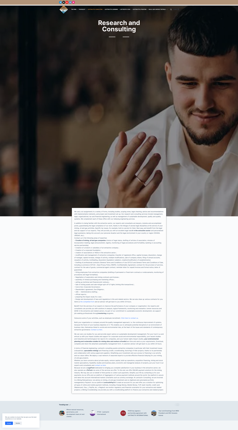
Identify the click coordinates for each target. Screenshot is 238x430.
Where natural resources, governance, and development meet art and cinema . (75, 413)
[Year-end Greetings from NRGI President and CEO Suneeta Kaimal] (154, 413)
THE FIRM (73, 9)
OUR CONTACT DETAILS (159, 9)
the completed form (87, 302)
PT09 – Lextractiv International (103, 413)
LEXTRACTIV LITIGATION (139, 9)
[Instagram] (73, 2)
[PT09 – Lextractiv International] (92, 413)
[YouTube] (67, 2)
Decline (18, 423)
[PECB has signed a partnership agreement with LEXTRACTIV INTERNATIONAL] (123, 413)
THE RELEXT (82, 9)
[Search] (171, 9)
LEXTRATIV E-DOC (125, 9)
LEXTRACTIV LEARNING (111, 9)
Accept (9, 423)
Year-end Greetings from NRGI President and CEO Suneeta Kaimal (169, 413)
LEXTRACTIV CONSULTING (95, 9)
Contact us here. (97, 330)
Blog (150, 9)
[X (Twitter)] (63, 2)
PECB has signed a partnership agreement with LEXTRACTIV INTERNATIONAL (138, 413)
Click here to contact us (129, 318)
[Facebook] (70, 2)
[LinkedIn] (60, 2)
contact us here (100, 365)
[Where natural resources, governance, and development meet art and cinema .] (62, 413)
